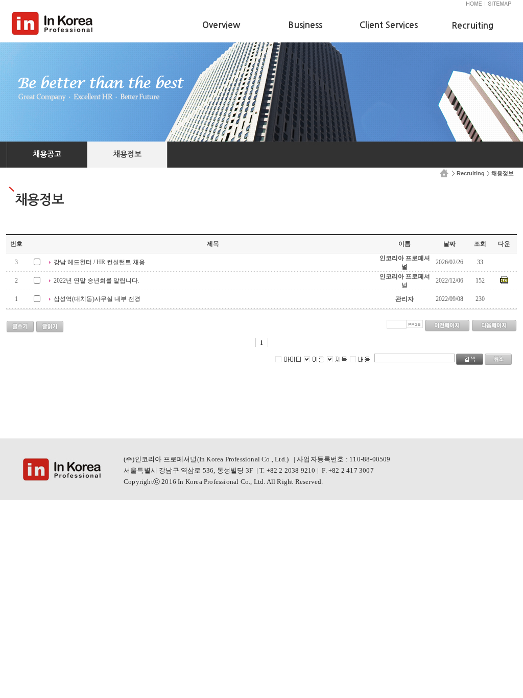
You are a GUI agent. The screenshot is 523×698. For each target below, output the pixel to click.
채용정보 (127, 154)
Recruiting (471, 173)
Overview (221, 25)
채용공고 (47, 154)
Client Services (389, 25)
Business (305, 25)
